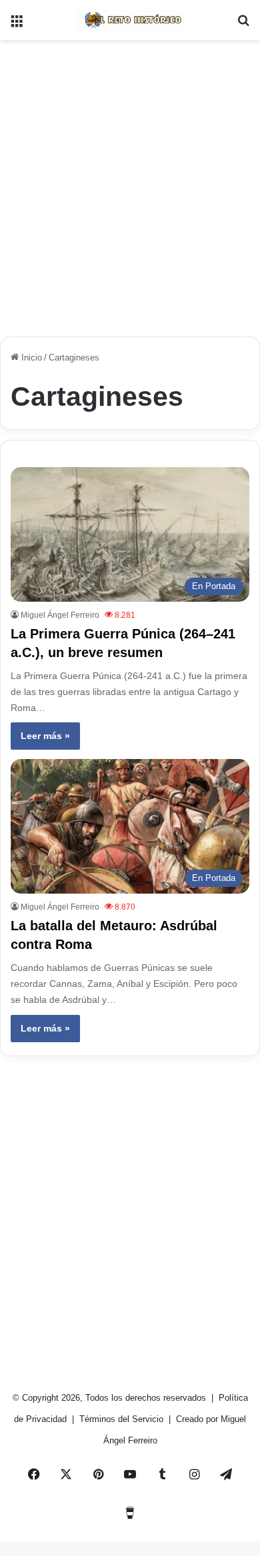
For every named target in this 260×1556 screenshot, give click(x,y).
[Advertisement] (130, 183)
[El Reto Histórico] (130, 20)
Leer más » (45, 735)
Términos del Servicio (122, 1419)
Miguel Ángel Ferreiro (60, 615)
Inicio (30, 358)
